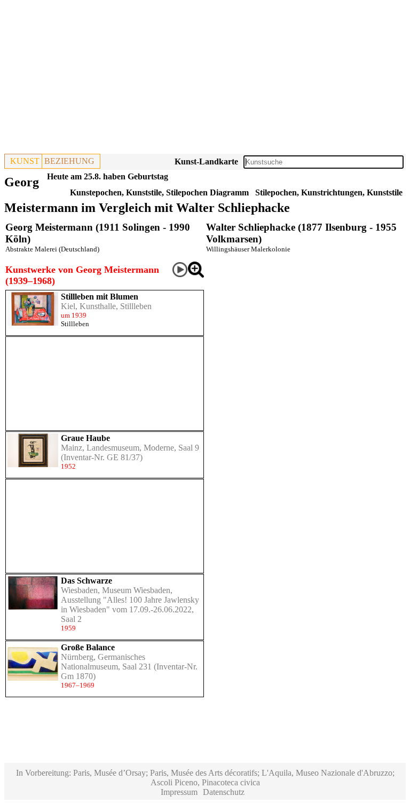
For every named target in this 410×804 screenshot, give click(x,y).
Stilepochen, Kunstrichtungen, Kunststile (329, 192)
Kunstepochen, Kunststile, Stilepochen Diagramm (159, 192)
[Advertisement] (205, 79)
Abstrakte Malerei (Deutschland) (52, 249)
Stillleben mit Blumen (99, 296)
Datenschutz (224, 792)
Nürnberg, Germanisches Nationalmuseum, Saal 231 (106, 661)
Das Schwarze (86, 580)
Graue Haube (85, 438)
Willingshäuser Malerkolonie (248, 249)
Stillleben (75, 324)
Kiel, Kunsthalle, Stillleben (106, 306)
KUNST (25, 160)
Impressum (179, 792)
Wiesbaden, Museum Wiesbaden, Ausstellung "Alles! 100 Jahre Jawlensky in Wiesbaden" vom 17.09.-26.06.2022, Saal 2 (130, 605)
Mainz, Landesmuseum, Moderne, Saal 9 (130, 447)
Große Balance (88, 647)
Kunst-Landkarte (206, 161)
